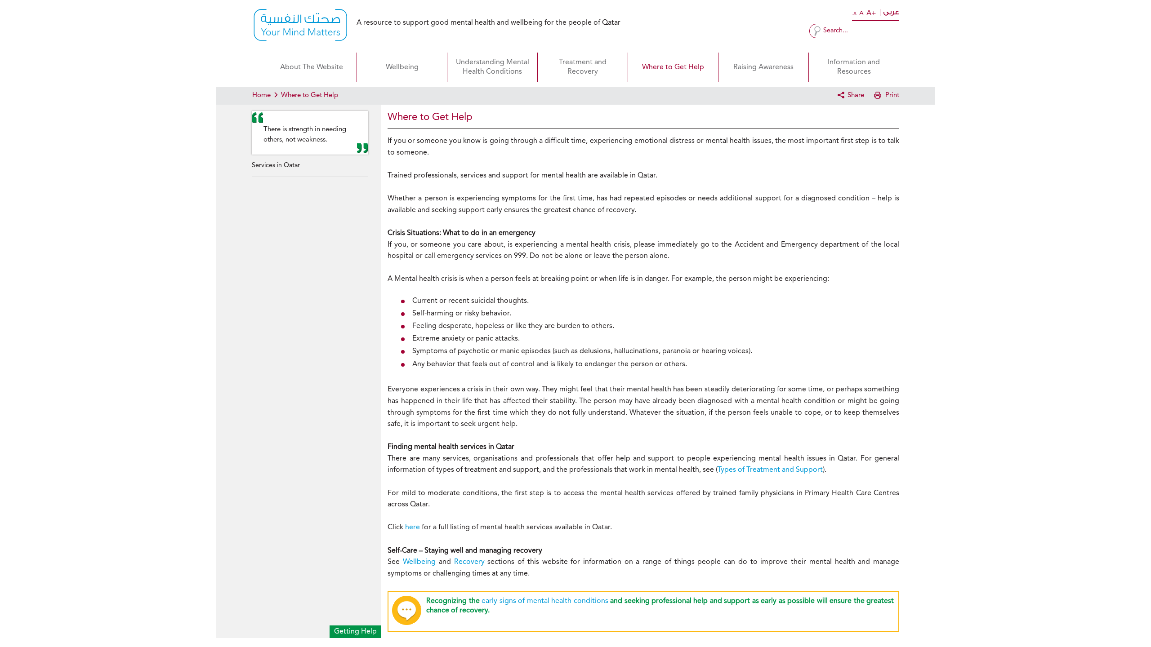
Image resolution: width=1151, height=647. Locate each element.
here (412, 527)
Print (892, 95)
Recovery (469, 562)
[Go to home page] (300, 26)
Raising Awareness (763, 67)
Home (259, 67)
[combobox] (854, 31)
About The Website (311, 67)
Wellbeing (402, 67)
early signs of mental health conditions (545, 601)
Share (856, 95)
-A (854, 14)
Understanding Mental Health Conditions (492, 67)
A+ (871, 13)
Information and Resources (854, 67)
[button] (817, 31)
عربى (891, 12)
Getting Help (355, 631)
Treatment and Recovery (583, 67)
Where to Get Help (673, 67)
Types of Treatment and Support (770, 470)
